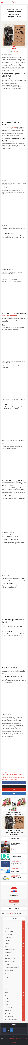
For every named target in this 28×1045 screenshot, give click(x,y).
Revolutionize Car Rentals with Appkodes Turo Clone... (18, 878)
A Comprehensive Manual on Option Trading (18, 870)
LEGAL (17, 855)
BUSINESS (8, 7)
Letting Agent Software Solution (17, 864)
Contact (14, 1042)
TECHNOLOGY (14, 876)
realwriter (21, 19)
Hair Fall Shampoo (9, 316)
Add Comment (14, 19)
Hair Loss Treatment (12, 777)
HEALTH (14, 7)
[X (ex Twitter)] (8, 1030)
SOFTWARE (18, 861)
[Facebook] (4, 1030)
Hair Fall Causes (13, 774)
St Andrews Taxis (20, 1038)
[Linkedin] (11, 1030)
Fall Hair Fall (17, 773)
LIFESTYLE (19, 7)
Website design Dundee (20, 1037)
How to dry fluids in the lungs (18, 850)
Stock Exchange (19, 868)
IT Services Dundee (11, 1038)
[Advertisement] (14, 106)
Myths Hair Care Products (11, 779)
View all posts (14, 901)
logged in (10, 913)
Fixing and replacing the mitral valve (17, 844)
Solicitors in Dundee (16, 856)
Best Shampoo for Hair (8, 773)
